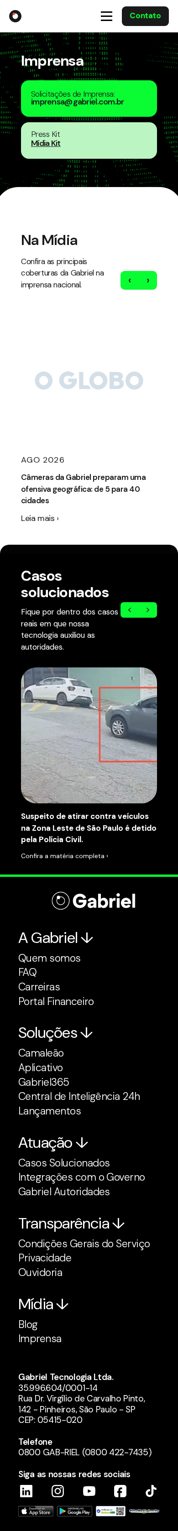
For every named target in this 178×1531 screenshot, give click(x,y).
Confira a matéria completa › (64, 856)
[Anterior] (129, 610)
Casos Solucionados (64, 1163)
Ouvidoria (40, 1272)
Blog (28, 1324)
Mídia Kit (46, 143)
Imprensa (40, 1338)
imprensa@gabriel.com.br (77, 102)
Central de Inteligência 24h (79, 1096)
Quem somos (49, 958)
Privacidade (44, 1258)
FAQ (27, 972)
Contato (145, 15)
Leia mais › (39, 518)
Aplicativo (40, 1067)
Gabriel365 (43, 1082)
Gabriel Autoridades (64, 1191)
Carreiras (39, 987)
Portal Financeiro (56, 1001)
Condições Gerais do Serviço (84, 1243)
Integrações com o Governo (81, 1177)
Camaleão (41, 1053)
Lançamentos (49, 1111)
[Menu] (106, 16)
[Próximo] (148, 610)
